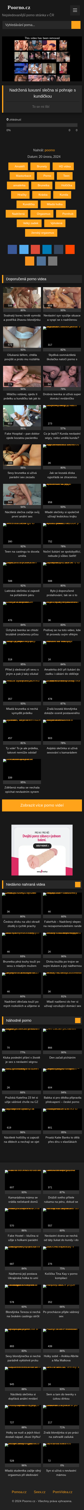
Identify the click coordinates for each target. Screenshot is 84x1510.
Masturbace (23, 175)
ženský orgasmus (42, 232)
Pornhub (67, 213)
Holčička (66, 185)
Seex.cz (39, 1492)
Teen (66, 175)
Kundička (29, 204)
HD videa (65, 166)
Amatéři (20, 166)
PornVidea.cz (62, 1492)
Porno (47, 175)
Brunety (42, 166)
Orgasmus (43, 213)
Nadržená (18, 213)
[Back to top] (72, 1498)
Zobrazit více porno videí (42, 805)
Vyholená (56, 223)
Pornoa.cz (19, 1492)
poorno (50, 150)
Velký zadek (30, 223)
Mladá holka (55, 204)
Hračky (22, 194)
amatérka (19, 185)
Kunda (64, 194)
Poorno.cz (18, 7)
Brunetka (43, 185)
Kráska (43, 194)
